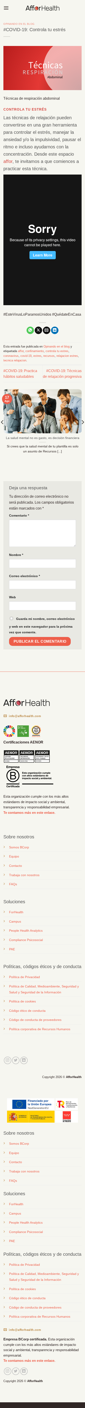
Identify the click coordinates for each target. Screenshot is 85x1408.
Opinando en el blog (19, 24)
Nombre (16, 555)
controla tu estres (57, 351)
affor (7, 161)
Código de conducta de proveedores (35, 1020)
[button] (6, 7)
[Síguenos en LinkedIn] (24, 1060)
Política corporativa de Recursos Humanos (39, 1029)
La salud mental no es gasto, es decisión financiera (42, 438)
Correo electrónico (24, 576)
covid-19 (26, 356)
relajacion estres (67, 356)
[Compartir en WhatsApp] (30, 330)
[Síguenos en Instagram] (7, 1060)
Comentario (19, 515)
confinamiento (34, 351)
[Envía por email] (46, 330)
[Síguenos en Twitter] (15, 1060)
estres (37, 356)
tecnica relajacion (14, 360)
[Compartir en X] (38, 330)
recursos (49, 356)
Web (12, 597)
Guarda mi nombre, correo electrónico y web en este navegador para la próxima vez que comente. (42, 625)
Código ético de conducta (27, 1010)
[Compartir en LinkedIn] (54, 330)
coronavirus (11, 356)
